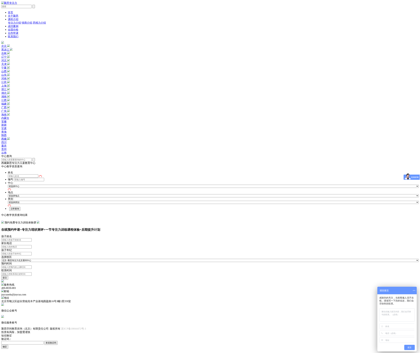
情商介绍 (27, 22)
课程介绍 (13, 19)
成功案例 (13, 26)
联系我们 (13, 36)
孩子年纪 (6, 250)
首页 (10, 12)
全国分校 (13, 29)
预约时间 (6, 263)
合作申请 (13, 33)
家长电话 (6, 243)
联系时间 (6, 270)
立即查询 (14, 209)
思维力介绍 (39, 22)
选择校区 (6, 257)
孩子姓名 (6, 236)
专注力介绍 (14, 22)
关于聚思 (13, 15)
